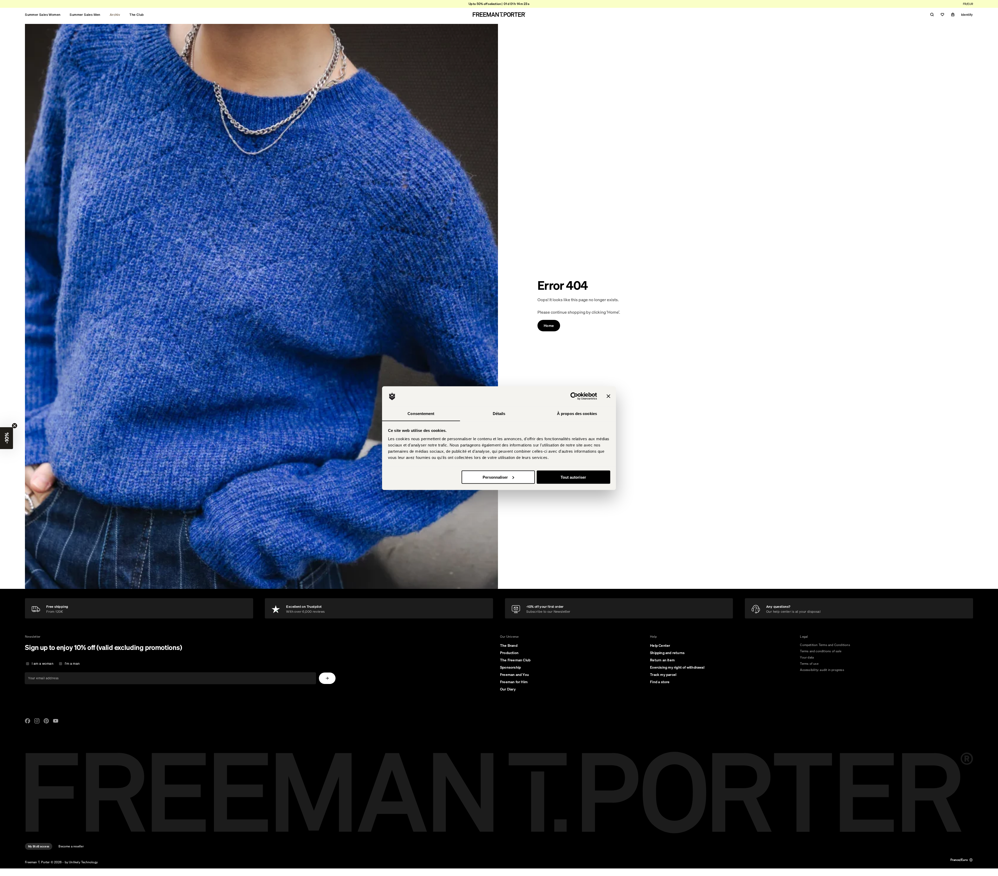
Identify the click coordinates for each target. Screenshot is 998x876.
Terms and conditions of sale (820, 651)
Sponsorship (510, 667)
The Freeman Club (515, 660)
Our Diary (508, 689)
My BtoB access (38, 846)
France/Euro (959, 859)
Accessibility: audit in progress (822, 670)
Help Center (660, 645)
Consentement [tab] (421, 413)
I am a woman (42, 663)
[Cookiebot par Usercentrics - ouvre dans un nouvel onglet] (574, 396)
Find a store (659, 681)
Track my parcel (663, 674)
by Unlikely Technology (81, 862)
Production (509, 652)
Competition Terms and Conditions (825, 645)
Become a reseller (70, 846)
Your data (807, 657)
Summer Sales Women (42, 14)
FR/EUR (968, 4)
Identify (967, 14)
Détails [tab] (499, 413)
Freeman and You (514, 674)
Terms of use (809, 664)
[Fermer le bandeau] (608, 396)
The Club (136, 14)
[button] (6, 438)
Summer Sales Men (85, 14)
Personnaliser (495, 477)
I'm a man (72, 663)
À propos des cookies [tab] (577, 413)
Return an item (662, 660)
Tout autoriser (573, 477)
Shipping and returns (667, 652)
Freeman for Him (514, 681)
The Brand (508, 645)
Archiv (115, 14)
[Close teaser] (14, 425)
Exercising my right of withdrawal (677, 667)
